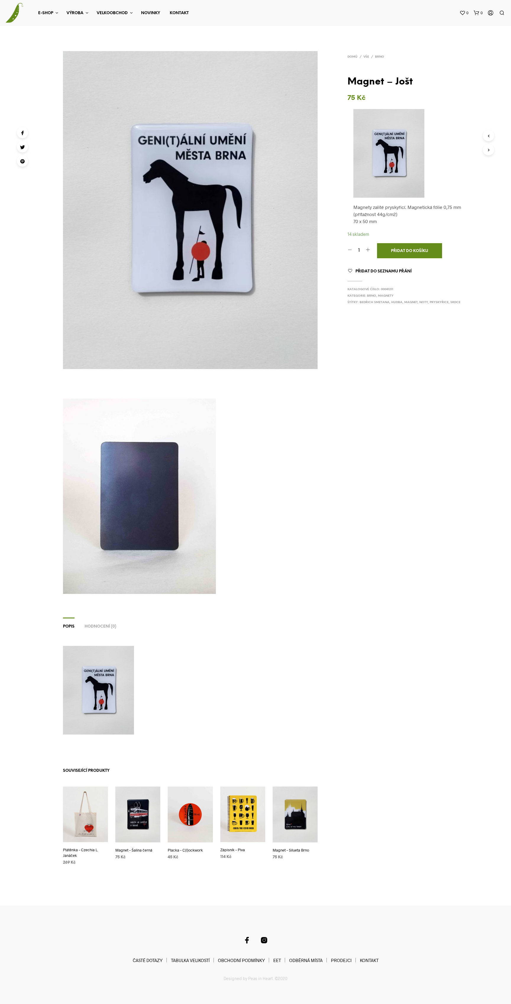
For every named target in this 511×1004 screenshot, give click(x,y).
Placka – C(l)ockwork (185, 850)
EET (277, 960)
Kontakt (179, 13)
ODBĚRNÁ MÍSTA (306, 960)
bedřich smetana (374, 302)
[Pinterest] (22, 161)
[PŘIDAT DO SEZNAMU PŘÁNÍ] (90, 834)
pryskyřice (439, 302)
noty (423, 302)
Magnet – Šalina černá (133, 850)
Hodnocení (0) (100, 626)
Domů (352, 57)
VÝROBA (75, 13)
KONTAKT (369, 960)
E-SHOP (45, 13)
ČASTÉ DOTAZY (148, 960)
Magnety (386, 296)
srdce (455, 302)
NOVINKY (150, 13)
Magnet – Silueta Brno (291, 850)
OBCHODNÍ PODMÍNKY (241, 960)
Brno (379, 57)
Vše (366, 57)
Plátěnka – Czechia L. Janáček (80, 852)
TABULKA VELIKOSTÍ (190, 960)
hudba (396, 302)
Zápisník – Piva (232, 849)
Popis (69, 626)
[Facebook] (22, 132)
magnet (411, 302)
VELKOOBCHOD (112, 13)
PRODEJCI (341, 960)
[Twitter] (22, 146)
